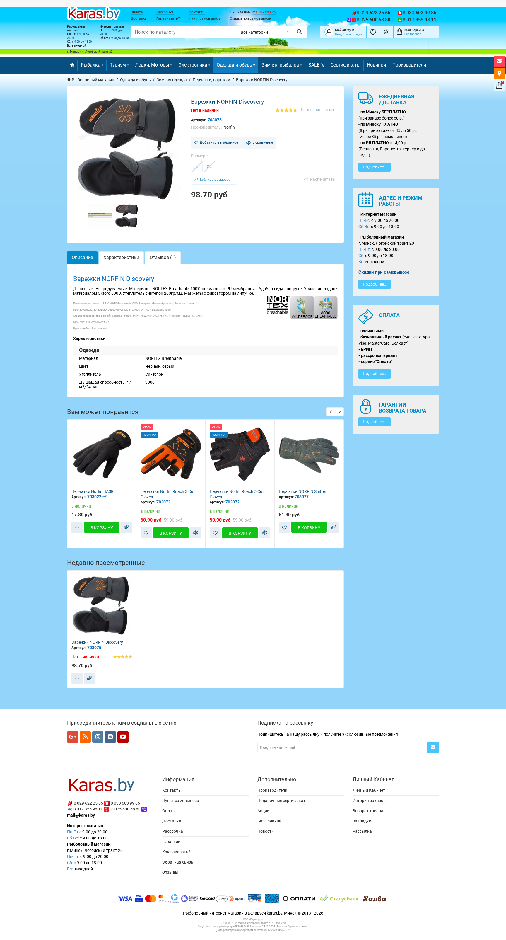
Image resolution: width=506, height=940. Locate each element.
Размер (198, 156)
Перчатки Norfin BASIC (93, 491)
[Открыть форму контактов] (499, 61)
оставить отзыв (320, 110)
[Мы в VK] (110, 737)
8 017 (419, 20)
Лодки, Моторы (152, 65)
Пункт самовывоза (205, 18)
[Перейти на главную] (72, 65)
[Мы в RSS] (85, 737)
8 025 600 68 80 (126, 809)
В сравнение (262, 142)
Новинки (376, 65)
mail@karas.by (264, 12)
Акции (263, 810)
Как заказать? (168, 18)
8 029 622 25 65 (88, 803)
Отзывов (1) (163, 257)
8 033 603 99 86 (125, 803)
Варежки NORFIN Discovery (97, 642)
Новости (265, 831)
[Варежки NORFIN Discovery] (128, 148)
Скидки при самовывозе (250, 18)
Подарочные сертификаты (283, 800)
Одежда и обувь (234, 65)
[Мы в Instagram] (97, 737)
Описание (82, 257)
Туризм (118, 65)
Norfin (229, 127)
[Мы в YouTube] (123, 737)
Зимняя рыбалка (280, 65)
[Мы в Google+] (72, 737)
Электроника (192, 65)
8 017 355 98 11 (88, 809)
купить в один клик (101, 479)
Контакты (197, 12)
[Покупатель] (328, 31)
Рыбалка (90, 65)
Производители (409, 65)
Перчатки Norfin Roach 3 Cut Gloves (168, 494)
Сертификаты (345, 65)
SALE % (316, 65)
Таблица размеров (215, 180)
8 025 (373, 20)
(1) (301, 110)
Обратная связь (177, 862)
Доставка (139, 18)
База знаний (269, 821)
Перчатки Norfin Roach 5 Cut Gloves (237, 494)
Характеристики (121, 257)
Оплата (137, 12)
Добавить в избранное (218, 142)
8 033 (419, 13)
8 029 (373, 13)
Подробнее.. (374, 167)
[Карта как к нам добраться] (499, 73)
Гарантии (171, 841)
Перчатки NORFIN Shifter (302, 491)
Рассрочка (165, 12)
